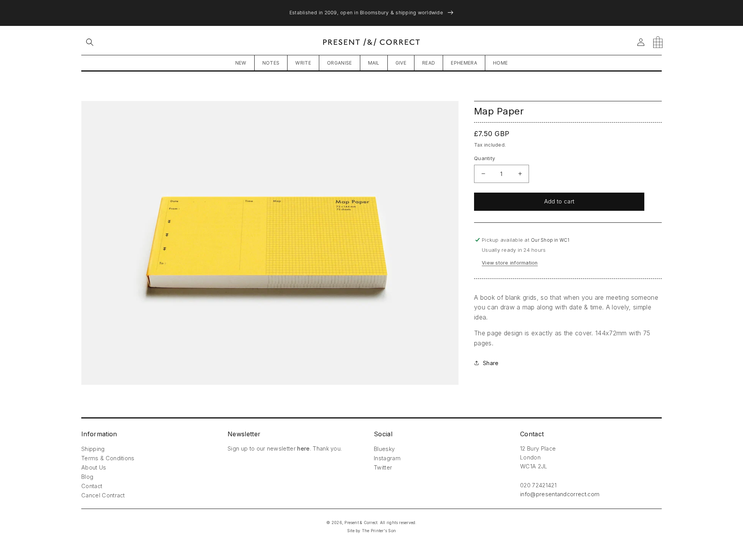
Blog (87, 476)
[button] (89, 42)
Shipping (93, 449)
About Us (93, 467)
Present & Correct (360, 522)
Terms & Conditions (108, 458)
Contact (91, 486)
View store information (510, 263)
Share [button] (490, 363)
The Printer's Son (379, 530)
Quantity (484, 158)
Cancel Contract (103, 495)
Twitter (383, 467)
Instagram (387, 458)
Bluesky (384, 449)
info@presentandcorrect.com (559, 494)
